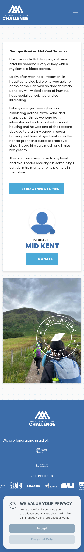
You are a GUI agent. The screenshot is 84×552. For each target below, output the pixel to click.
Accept (42, 528)
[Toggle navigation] (75, 12)
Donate (45, 258)
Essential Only (42, 539)
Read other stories (40, 188)
